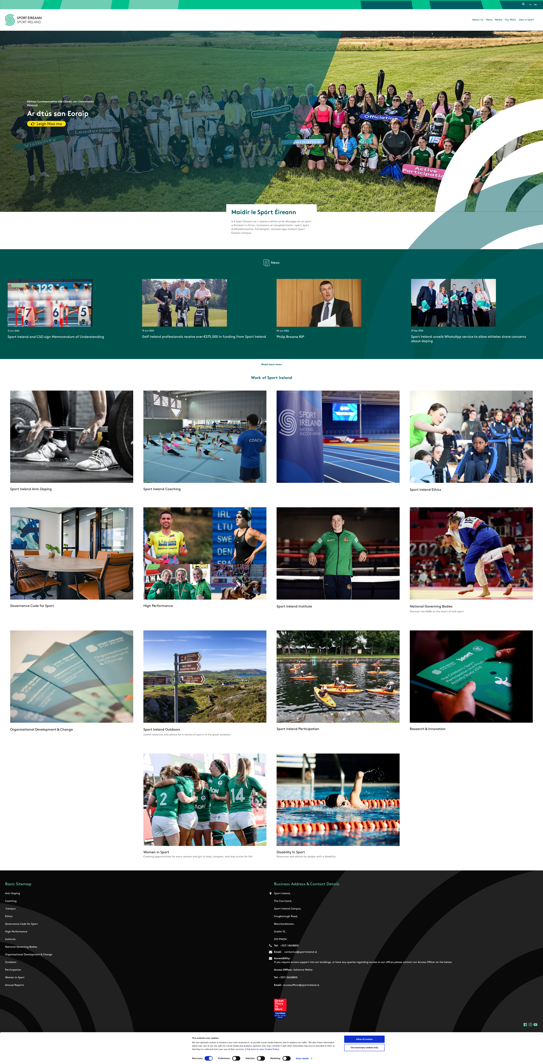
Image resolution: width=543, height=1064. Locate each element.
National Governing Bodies (21, 947)
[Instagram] (530, 1025)
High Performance (16, 932)
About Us (477, 20)
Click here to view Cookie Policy (262, 1049)
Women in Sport (14, 977)
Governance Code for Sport (21, 924)
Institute (10, 939)
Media (498, 20)
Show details (302, 1058)
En (530, 5)
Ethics (8, 916)
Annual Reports (14, 985)
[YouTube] (535, 1025)
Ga (535, 5)
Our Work (510, 20)
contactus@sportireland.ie (300, 952)
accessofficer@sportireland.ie (301, 985)
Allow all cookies (364, 1039)
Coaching (11, 901)
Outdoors (10, 962)
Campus (11, 909)
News (489, 20)
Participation (13, 970)
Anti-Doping (12, 893)
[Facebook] (525, 1025)
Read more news (271, 364)
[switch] (236, 1058)
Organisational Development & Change (28, 954)
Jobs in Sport (526, 20)
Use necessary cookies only (364, 1047)
